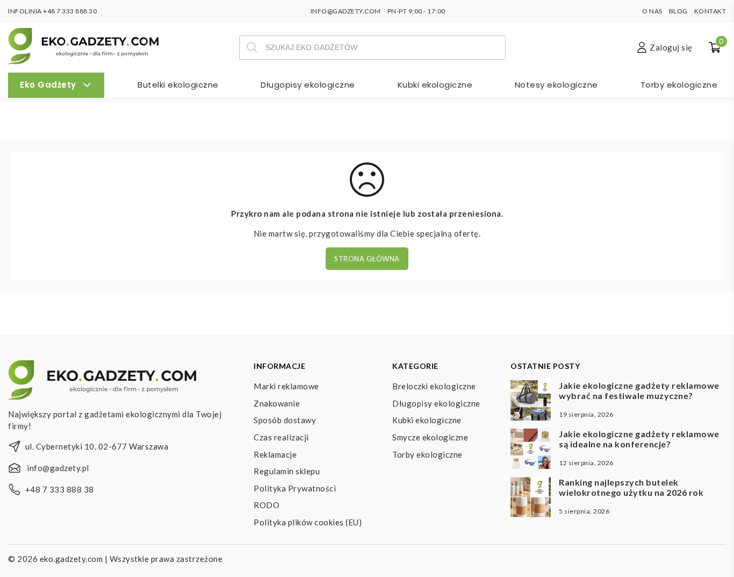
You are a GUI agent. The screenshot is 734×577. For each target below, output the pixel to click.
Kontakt (710, 11)
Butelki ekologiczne (178, 84)
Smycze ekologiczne (430, 437)
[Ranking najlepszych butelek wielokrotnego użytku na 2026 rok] (530, 498)
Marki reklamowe (286, 386)
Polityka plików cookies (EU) (308, 522)
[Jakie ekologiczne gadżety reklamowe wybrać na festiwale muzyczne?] (530, 401)
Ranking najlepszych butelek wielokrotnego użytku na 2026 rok (631, 487)
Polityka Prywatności (295, 488)
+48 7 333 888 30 (70, 11)
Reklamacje (275, 454)
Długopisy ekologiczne (308, 84)
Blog (678, 11)
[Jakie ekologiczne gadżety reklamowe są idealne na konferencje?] (530, 450)
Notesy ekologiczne (556, 84)
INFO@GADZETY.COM (346, 11)
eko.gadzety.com (71, 559)
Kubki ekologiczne (435, 84)
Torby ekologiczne (679, 84)
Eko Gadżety (48, 84)
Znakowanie (277, 403)
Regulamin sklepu (287, 471)
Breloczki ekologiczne (434, 386)
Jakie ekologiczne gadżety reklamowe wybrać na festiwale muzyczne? (639, 390)
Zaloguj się (671, 47)
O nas (652, 11)
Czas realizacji (281, 437)
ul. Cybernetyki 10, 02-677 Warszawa (97, 446)
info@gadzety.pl (58, 468)
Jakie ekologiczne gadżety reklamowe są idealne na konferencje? (639, 439)
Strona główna (367, 258)
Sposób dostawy (285, 420)
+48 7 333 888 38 (59, 489)
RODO (266, 505)
